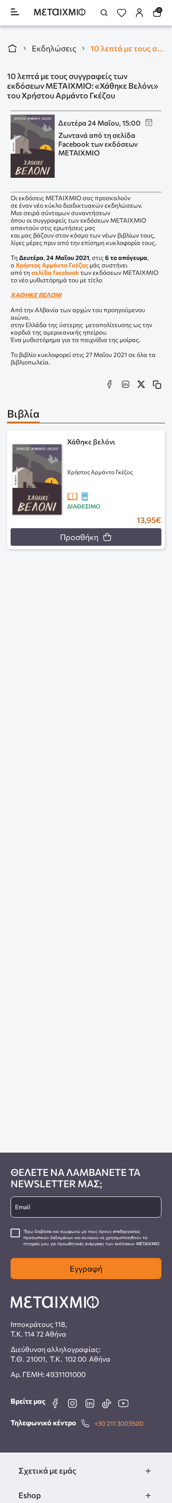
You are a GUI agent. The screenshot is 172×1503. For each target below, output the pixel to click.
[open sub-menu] (148, 1471)
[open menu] (15, 12)
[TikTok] (106, 1403)
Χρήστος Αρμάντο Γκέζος (51, 265)
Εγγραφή (86, 1268)
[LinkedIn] (89, 1403)
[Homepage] (59, 13)
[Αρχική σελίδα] (12, 48)
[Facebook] (55, 1403)
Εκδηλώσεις (54, 48)
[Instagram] (72, 1403)
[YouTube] (123, 1403)
